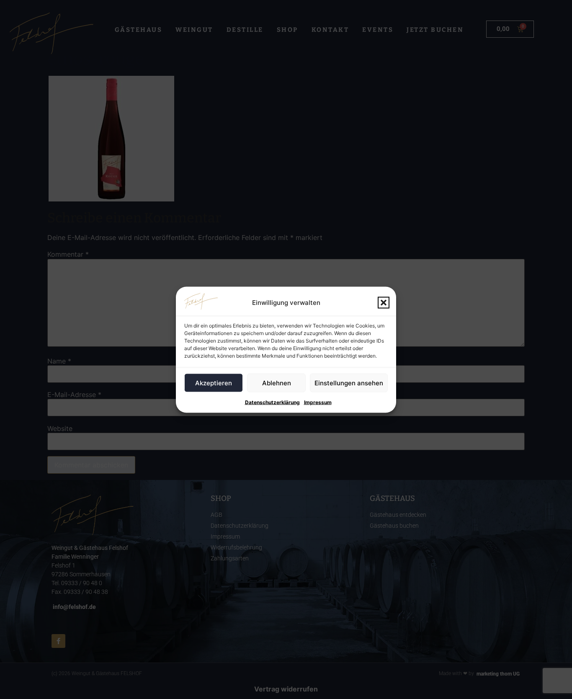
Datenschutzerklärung (272, 402)
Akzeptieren (213, 383)
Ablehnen (276, 383)
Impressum (318, 402)
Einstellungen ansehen (348, 383)
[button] (383, 302)
